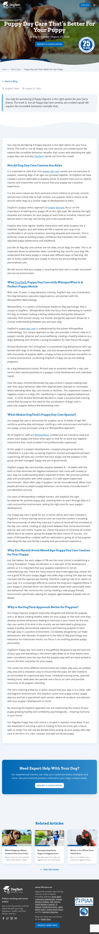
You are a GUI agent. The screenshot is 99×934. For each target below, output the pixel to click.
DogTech (39, 156)
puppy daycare (56, 207)
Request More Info (47, 925)
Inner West (56, 896)
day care (30, 328)
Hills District (55, 902)
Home (4, 69)
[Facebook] (3, 918)
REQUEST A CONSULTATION (49, 44)
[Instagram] (11, 918)
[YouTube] (15, 918)
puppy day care (51, 171)
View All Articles (51, 869)
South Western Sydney (45, 904)
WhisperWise (42, 434)
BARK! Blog (15, 69)
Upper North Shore (55, 909)
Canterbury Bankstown (45, 899)
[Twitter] (7, 918)
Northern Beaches (50, 912)
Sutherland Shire (49, 907)
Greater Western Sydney (48, 900)
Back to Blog (11, 81)
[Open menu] (94, 5)
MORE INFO (85, 5)
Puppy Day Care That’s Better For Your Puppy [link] (43, 69)
